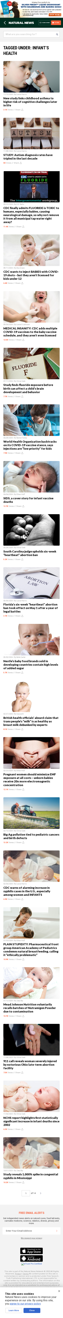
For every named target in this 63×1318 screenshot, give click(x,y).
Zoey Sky (19, 1001)
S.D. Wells (20, 204)
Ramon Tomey (21, 438)
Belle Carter (21, 657)
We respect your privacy (31, 1238)
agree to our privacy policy (25, 1303)
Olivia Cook (20, 381)
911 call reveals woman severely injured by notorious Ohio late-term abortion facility (30, 1064)
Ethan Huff (20, 494)
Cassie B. (20, 714)
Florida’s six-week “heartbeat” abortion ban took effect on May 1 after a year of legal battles (30, 608)
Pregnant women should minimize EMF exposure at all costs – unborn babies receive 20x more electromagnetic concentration (29, 780)
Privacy (18, 1274)
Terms (26, 1274)
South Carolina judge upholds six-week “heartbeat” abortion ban (29, 553)
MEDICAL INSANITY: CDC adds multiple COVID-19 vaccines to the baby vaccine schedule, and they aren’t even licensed (30, 332)
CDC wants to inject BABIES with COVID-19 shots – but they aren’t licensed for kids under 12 (31, 275)
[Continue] (56, 1231)
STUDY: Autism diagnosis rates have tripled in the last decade (28, 156)
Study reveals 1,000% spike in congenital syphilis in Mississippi (30, 1176)
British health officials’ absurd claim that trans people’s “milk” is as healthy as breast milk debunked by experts (30, 721)
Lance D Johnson (23, 324)
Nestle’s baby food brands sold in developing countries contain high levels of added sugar (30, 664)
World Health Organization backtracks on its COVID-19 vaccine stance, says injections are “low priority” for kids (30, 445)
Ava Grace (20, 268)
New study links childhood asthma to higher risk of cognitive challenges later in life (30, 101)
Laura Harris (21, 94)
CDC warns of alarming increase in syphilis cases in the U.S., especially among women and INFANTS (26, 891)
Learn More (14, 1310)
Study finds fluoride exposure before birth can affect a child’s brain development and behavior (28, 388)
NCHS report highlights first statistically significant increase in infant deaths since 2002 (31, 1121)
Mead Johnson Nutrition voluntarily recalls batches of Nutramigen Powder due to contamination (29, 1008)
